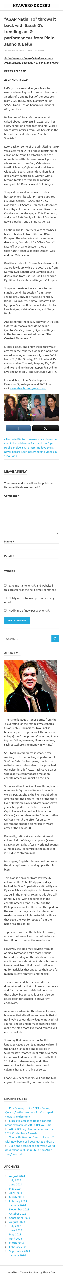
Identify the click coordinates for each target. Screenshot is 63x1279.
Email (9, 556)
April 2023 (15, 1238)
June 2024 (15, 1184)
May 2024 (15, 1188)
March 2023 (16, 1242)
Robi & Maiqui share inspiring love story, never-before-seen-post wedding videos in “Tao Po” (30, 451)
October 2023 (17, 1213)
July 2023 (15, 1226)
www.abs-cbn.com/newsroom (28, 388)
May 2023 (15, 1234)
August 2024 (17, 1176)
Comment (11, 495)
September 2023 (19, 1217)
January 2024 (17, 1205)
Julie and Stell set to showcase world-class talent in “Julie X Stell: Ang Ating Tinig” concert (30, 1150)
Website (9, 570)
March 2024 (16, 1196)
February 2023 (18, 1246)
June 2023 (15, 1230)
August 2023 (17, 1221)
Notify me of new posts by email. (29, 610)
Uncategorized (37, 50)
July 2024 (15, 1180)
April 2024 (15, 1192)
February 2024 (18, 1201)
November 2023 (19, 1209)
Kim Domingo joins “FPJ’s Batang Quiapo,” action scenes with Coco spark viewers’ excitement (29, 1112)
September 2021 (19, 1251)
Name (9, 541)
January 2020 (17, 1255)
